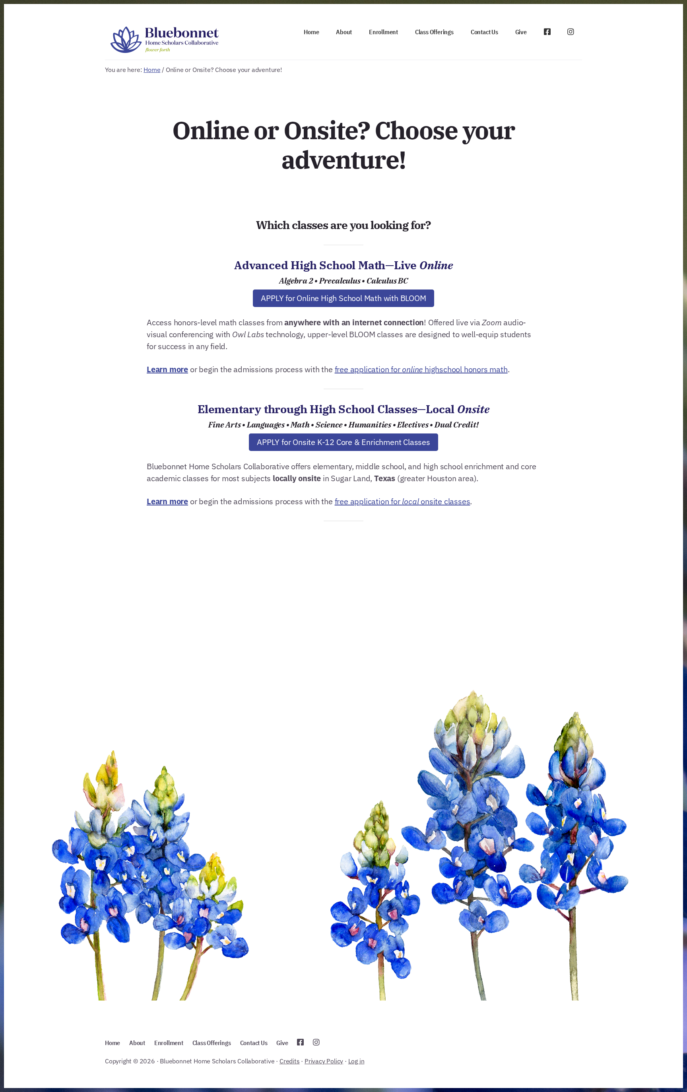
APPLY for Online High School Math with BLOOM (343, 298)
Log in (356, 1061)
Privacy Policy (324, 1061)
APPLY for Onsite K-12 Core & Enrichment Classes (343, 442)
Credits (289, 1061)
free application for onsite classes (402, 501)
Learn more (167, 369)
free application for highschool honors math (421, 369)
